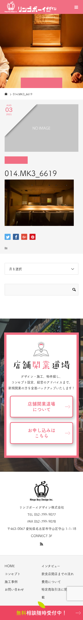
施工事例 (11, 581)
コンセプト (13, 574)
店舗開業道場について (41, 407)
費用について (51, 581)
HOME (10, 566)
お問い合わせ (14, 589)
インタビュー (51, 566)
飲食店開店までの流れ (58, 574)
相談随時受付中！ (41, 612)
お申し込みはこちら (41, 433)
